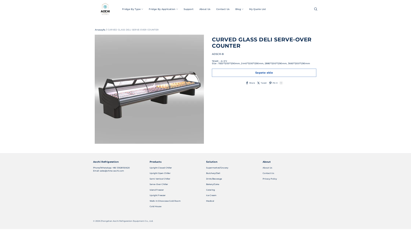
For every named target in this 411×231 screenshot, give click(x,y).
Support (188, 9)
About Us (204, 9)
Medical (210, 201)
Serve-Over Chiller (159, 184)
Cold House (155, 206)
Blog (238, 9)
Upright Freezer (158, 195)
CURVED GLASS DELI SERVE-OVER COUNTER (133, 29)
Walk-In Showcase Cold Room (165, 201)
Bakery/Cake (212, 184)
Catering (210, 190)
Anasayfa (100, 29)
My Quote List (257, 9)
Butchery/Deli (213, 173)
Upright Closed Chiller (161, 168)
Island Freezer (157, 190)
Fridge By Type (131, 9)
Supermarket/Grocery (217, 168)
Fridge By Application (162, 9)
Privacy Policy (270, 179)
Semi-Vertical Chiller (160, 179)
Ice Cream (211, 195)
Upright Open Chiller (160, 173)
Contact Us (223, 9)
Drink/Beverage (214, 179)
